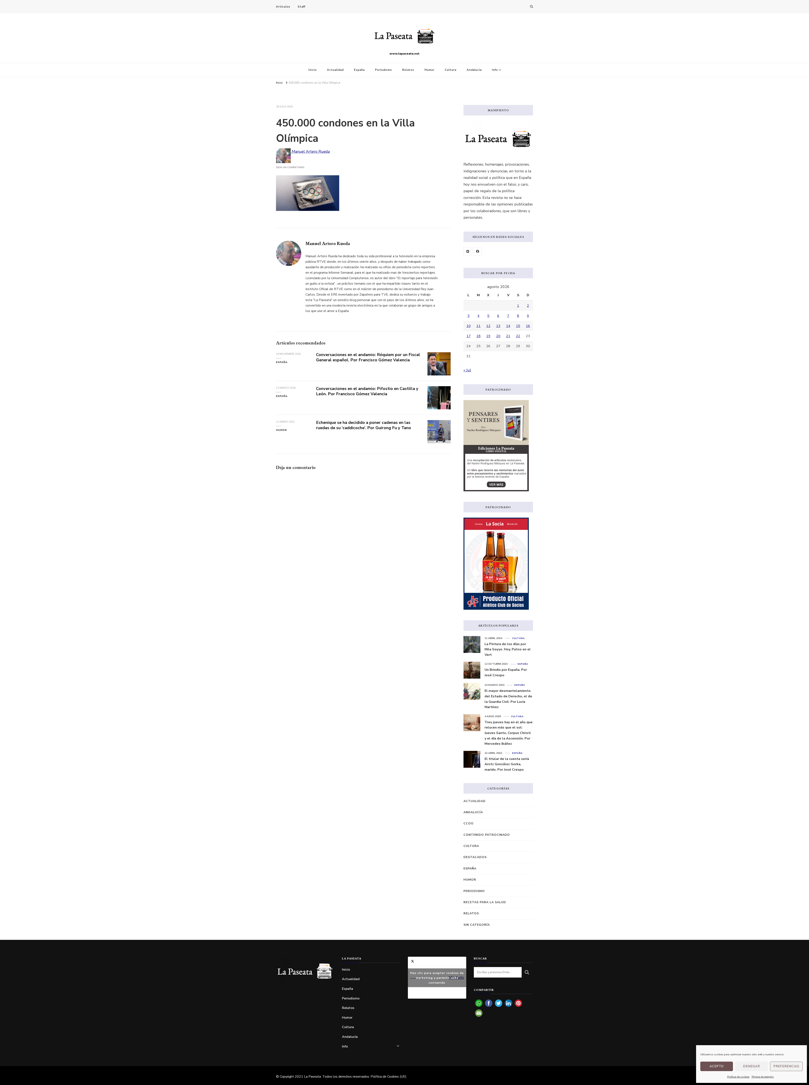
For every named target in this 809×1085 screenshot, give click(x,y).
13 (498, 326)
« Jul (467, 370)
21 (508, 336)
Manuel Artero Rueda (310, 151)
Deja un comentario (290, 167)
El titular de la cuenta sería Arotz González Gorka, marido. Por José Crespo (507, 764)
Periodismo (383, 70)
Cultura (450, 70)
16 (528, 326)
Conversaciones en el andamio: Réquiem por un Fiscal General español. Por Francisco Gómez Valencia (368, 357)
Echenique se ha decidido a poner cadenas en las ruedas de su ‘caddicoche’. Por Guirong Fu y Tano (363, 425)
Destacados (475, 857)
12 (488, 326)
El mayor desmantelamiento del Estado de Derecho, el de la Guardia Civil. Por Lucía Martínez (508, 699)
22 (518, 336)
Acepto (717, 1066)
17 (468, 336)
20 (498, 336)
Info (495, 70)
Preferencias (786, 1066)
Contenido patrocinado (486, 835)
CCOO (468, 823)
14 (508, 326)
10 (468, 326)
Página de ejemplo (763, 1076)
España (359, 70)
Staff (301, 7)
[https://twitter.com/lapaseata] (467, 251)
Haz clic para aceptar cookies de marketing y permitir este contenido (437, 978)
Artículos (283, 7)
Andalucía (474, 70)
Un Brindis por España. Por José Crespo (506, 672)
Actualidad (335, 70)
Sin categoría (476, 925)
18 (478, 336)
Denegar (751, 1066)
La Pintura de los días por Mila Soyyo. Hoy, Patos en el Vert (508, 649)
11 (478, 326)
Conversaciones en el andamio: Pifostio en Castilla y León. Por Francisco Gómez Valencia (367, 391)
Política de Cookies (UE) (388, 1076)
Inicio (312, 70)
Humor (429, 70)
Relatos (408, 70)
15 (518, 326)
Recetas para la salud (484, 902)
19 (488, 336)
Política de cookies (738, 1076)
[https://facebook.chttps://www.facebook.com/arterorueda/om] (477, 251)
